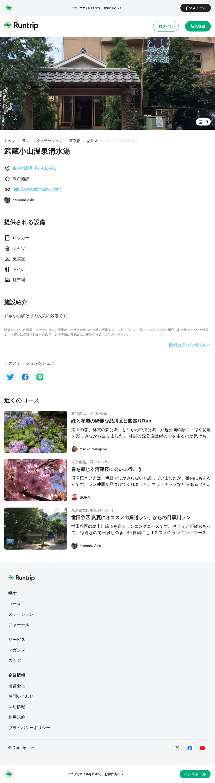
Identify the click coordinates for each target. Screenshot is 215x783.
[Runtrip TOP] (21, 26)
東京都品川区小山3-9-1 (34, 168)
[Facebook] (190, 748)
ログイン (166, 26)
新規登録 (198, 26)
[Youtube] (202, 748)
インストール (196, 8)
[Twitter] (177, 748)
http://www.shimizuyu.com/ (37, 189)
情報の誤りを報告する (190, 345)
